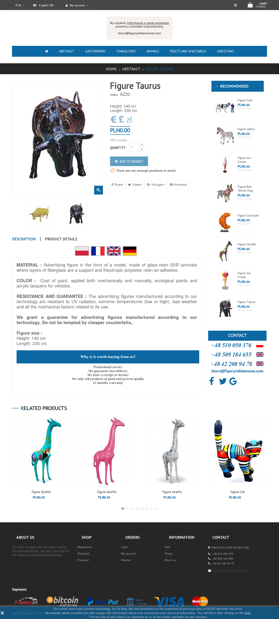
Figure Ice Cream (244, 160)
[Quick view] (38, 479)
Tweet (137, 184)
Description (24, 239)
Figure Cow (245, 100)
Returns (126, 560)
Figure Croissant (248, 215)
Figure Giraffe (247, 244)
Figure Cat (238, 492)
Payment (83, 560)
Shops (169, 553)
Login (124, 547)
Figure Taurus (246, 302)
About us (170, 560)
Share (118, 184)
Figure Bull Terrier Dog (245, 189)
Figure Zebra (246, 129)
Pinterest (180, 184)
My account (128, 553)
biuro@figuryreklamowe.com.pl (232, 570)
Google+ (158, 184)
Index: (114, 94)
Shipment (83, 553)
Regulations (84, 547)
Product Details (61, 239)
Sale (167, 547)
